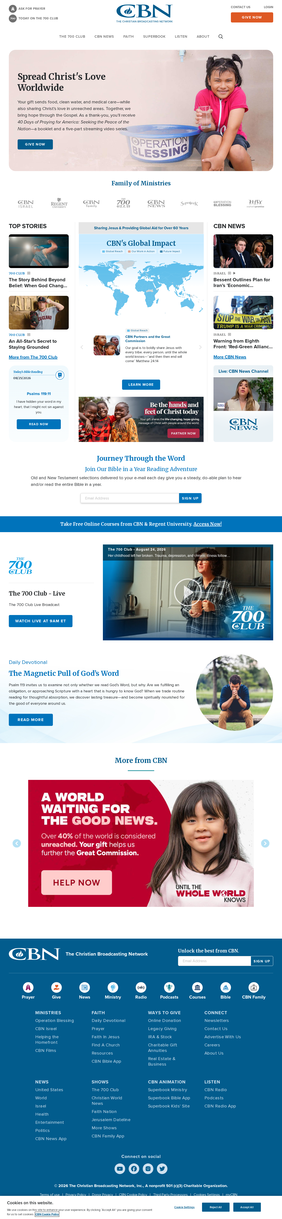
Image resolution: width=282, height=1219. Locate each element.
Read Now (38, 424)
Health (42, 1114)
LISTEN (181, 36)
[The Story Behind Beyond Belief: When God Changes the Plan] (39, 251)
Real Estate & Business (162, 1061)
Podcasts (214, 1098)
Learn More (141, 384)
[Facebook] (134, 1168)
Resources (102, 1053)
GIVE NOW (35, 144)
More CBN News (229, 357)
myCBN (231, 1195)
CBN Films (45, 1050)
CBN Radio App (220, 1106)
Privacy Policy (76, 1195)
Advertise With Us (222, 1037)
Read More (31, 720)
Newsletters (216, 1020)
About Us (214, 1053)
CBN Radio (215, 1089)
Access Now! (207, 524)
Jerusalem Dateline (111, 1119)
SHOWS (100, 1082)
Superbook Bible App (169, 1098)
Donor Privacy (102, 1195)
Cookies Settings (207, 1195)
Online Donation (164, 1020)
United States (49, 1089)
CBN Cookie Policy (133, 1195)
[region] (141, 1207)
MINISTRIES (48, 1012)
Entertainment (49, 1122)
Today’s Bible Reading (28, 372)
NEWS (42, 1082)
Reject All (216, 1207)
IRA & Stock (160, 1037)
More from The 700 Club (33, 357)
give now (252, 17)
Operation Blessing (54, 1020)
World (41, 1098)
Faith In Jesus (106, 1037)
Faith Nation (104, 1111)
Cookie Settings (184, 1207)
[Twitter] (162, 1168)
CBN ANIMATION (167, 1082)
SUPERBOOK (154, 36)
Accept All (246, 1207)
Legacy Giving (162, 1028)
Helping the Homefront (47, 1039)
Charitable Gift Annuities (162, 1047)
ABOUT (203, 36)
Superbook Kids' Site (169, 1106)
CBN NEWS (104, 36)
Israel (40, 1106)
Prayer (98, 1028)
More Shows (104, 1128)
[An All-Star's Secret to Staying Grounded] (39, 313)
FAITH (128, 36)
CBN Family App (108, 1136)
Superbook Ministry (167, 1089)
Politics (42, 1130)
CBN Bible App (106, 1061)
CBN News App (51, 1138)
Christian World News (107, 1100)
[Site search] (220, 38)
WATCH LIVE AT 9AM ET (40, 621)
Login (268, 7)
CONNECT (215, 1012)
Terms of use (50, 1195)
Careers (212, 1045)
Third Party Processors (170, 1195)
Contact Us (240, 7)
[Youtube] (120, 1168)
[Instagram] (148, 1168)
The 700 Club (72, 36)
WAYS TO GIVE (164, 1012)
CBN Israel (46, 1028)
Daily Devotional (108, 1020)
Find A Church (106, 1045)
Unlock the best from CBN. (208, 951)
